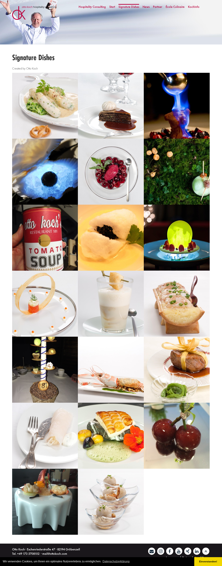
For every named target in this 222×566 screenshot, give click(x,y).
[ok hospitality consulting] (35, 12)
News (146, 7)
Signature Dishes (128, 7)
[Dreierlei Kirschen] (111, 172)
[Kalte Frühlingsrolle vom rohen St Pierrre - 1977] (45, 436)
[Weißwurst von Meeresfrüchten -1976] (45, 106)
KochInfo (193, 7)
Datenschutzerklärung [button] (116, 561)
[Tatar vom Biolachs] (45, 304)
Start (112, 7)
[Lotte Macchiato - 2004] (111, 304)
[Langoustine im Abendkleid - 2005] (111, 370)
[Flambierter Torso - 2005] (177, 106)
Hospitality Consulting (92, 7)
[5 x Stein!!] (111, 436)
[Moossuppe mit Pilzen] (177, 172)
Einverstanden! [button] (208, 561)
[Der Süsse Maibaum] (45, 370)
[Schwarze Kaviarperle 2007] (45, 172)
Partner (157, 7)
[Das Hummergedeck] (45, 502)
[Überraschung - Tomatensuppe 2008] (45, 238)
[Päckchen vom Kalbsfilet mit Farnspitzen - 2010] (177, 370)
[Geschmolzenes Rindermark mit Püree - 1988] (177, 304)
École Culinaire (175, 7)
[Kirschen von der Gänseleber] (177, 436)
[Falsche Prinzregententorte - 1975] (111, 106)
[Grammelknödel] (111, 502)
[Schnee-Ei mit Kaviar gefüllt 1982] (111, 238)
